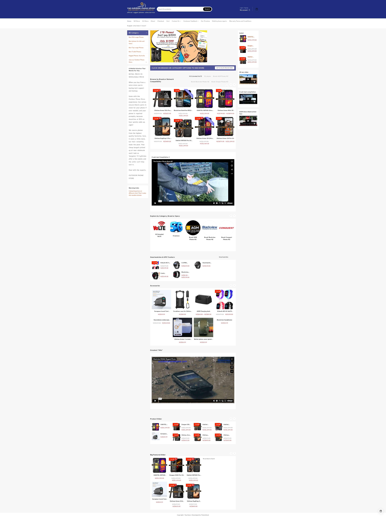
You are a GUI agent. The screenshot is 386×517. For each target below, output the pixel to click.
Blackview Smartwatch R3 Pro (185, 272)
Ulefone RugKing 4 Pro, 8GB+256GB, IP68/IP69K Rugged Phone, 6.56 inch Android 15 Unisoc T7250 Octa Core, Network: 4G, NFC (207, 435)
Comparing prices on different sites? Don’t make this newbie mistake (137, 193)
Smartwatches (223, 257)
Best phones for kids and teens (136, 42)
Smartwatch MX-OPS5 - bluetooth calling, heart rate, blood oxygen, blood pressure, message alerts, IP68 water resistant (207, 263)
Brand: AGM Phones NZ (220, 76)
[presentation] (230, 84)
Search (207, 9)
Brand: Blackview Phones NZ (200, 81)
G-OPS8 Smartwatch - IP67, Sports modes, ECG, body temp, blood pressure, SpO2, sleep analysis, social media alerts (186, 263)
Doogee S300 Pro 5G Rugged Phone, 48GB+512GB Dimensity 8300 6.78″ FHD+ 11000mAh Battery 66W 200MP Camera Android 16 (252, 46)
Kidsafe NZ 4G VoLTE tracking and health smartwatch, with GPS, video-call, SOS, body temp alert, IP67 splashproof (165, 263)
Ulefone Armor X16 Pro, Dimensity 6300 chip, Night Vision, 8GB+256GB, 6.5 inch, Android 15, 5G (186, 435)
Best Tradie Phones (135, 51)
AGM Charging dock (203, 311)
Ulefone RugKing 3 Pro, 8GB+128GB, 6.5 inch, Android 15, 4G (228, 435)
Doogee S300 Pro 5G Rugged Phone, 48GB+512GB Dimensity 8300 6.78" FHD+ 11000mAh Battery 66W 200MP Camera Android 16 (186, 425)
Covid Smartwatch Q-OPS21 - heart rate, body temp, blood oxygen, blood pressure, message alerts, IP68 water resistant (165, 273)
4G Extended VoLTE (195, 76)
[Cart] (257, 9)
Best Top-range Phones (136, 47)
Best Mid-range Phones (136, 37)
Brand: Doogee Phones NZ (219, 81)
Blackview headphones (224, 320)
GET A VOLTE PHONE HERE (224, 68)
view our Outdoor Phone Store (136, 61)
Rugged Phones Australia (137, 55)
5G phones (207, 76)
